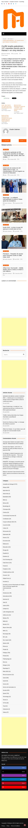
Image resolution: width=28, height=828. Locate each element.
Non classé (5, 55)
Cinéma (5, 512)
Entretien (5, 556)
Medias (4, 618)
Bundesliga (5, 506)
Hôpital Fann (6, 578)
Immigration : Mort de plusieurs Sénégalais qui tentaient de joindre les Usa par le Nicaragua (14, 466)
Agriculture (5, 490)
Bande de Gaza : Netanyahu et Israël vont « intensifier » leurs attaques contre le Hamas (19, 108)
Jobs (4, 602)
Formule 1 (5, 575)
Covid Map (21, 1)
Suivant (21, 140)
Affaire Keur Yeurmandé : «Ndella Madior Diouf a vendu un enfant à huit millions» (13, 269)
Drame (4, 537)
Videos (4, 712)
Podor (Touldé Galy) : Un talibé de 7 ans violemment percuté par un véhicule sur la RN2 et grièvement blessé (13, 408)
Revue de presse (7, 674)
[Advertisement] (14, 332)
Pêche (4, 646)
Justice (4, 605)
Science (5, 684)
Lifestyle (5, 608)
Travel (4, 706)
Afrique (4, 487)
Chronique (5, 509)
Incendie (5, 581)
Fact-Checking (6, 559)
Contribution (6, 518)
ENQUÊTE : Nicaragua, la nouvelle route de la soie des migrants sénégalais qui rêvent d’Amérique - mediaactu (13, 463)
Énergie (5, 550)
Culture (4, 528)
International (6, 596)
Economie (5, 540)
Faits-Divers (6, 562)
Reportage (5, 668)
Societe (5, 690)
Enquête (5, 553)
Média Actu (4, 760)
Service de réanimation (8, 687)
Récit (4, 662)
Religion (5, 665)
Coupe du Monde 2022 (8, 521)
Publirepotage (6, 658)
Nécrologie (5, 633)
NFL (4, 637)
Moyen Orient (6, 627)
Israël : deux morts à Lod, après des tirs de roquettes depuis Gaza (7, 106)
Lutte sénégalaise (7, 611)
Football (5, 569)
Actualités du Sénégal (8, 484)
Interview (5, 599)
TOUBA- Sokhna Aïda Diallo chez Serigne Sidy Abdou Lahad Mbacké (13, 416)
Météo (4, 621)
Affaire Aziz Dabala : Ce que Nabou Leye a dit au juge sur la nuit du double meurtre (14, 429)
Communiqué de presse (8, 515)
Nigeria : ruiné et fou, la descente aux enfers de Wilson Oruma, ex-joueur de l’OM (13, 448)
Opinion (5, 643)
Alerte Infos (5, 493)
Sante (4, 677)
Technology (5, 696)
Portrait (4, 655)
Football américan (7, 572)
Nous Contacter (5, 1)
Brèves (4, 503)
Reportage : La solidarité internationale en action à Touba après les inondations (12, 199)
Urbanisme (5, 709)
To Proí (4, 702)
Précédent (7, 140)
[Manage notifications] (25, 825)
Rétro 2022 (5, 671)
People (4, 649)
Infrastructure (6, 593)
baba (5, 159)
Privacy (3, 825)
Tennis (4, 699)
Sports (4, 693)
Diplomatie (5, 534)
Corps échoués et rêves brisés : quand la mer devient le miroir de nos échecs (13, 473)
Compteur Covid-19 (14, 1)
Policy (8, 825)
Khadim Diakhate (6, 53)
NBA (4, 630)
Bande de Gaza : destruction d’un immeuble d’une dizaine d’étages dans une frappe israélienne (7, 118)
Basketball (5, 496)
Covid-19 (5, 525)
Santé (4, 680)
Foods (4, 565)
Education (5, 547)
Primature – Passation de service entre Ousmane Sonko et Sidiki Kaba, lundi (13, 255)
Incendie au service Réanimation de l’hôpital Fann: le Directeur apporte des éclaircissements (13, 586)
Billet (4, 499)
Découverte (5, 531)
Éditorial (5, 543)
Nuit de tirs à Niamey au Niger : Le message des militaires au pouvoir (13, 423)
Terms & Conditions (15, 825)
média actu (5, 615)
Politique (5, 652)
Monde (4, 624)
